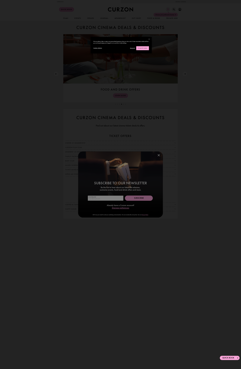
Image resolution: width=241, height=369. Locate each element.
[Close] (149, 39)
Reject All (132, 48)
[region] (121, 45)
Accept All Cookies (142, 48)
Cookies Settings (97, 48)
